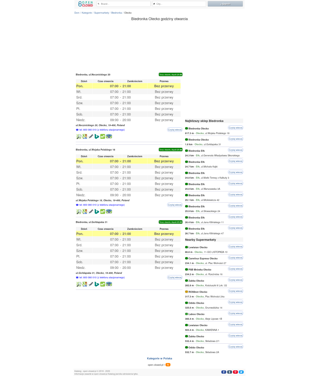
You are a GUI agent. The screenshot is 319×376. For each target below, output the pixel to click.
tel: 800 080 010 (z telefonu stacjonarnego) (102, 129)
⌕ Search (225, 3)
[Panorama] (109, 136)
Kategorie (87, 12)
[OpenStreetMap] (79, 136)
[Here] (91, 136)
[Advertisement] (159, 46)
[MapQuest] (103, 136)
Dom (76, 12)
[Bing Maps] (97, 136)
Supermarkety (101, 12)
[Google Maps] (85, 136)
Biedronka (116, 12)
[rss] (167, 364)
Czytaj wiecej (175, 129)
